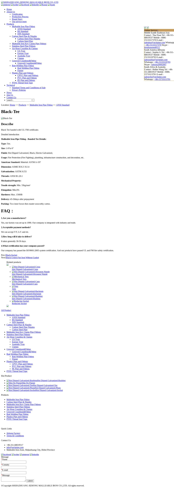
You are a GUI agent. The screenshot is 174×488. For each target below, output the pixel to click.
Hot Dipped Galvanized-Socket (49, 390)
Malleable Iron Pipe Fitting (23, 26)
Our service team (19, 21)
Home (9, 9)
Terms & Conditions (15, 436)
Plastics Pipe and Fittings (22, 73)
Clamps (20, 58)
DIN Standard (23, 34)
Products (10, 24)
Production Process (20, 17)
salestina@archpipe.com (154, 42)
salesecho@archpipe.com (155, 77)
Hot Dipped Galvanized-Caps (25, 284)
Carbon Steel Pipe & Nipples (24, 36)
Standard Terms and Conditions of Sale (29, 88)
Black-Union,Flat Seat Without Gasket (22, 257)
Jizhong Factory (13, 433)
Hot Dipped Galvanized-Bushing (26, 298)
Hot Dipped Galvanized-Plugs (48, 388)
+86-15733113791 (162, 79)
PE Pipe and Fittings (26, 80)
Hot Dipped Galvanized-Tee (45, 385)
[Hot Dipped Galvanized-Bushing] (27, 296)
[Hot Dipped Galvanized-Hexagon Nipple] (31, 272)
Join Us (10, 95)
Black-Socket (11, 255)
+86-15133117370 (153, 45)
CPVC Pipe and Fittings (27, 75)
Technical (11, 85)
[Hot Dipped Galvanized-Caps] (26, 281)
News (9, 92)
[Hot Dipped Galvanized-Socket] (21, 390)
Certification (17, 14)
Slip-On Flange (28, 383)
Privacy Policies (19, 90)
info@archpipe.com (15, 447)
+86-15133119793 (162, 62)
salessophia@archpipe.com (155, 59)
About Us (11, 12)
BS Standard (22, 31)
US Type (21, 51)
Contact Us (11, 97)
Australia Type (23, 56)
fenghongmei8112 (152, 47)
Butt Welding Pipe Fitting (23, 65)
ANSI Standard (24, 29)
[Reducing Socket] (20, 301)
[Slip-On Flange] (14, 383)
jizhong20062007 (158, 64)
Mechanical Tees (19, 279)
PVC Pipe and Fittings (27, 78)
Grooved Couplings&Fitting (24, 61)
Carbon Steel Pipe (25, 41)
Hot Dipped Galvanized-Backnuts (26, 294)
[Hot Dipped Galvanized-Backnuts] (27, 291)
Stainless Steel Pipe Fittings (23, 46)
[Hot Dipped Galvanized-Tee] (20, 385)
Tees (14, 289)
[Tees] (15, 286)
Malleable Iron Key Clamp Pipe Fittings (29, 43)
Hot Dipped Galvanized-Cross (25, 269)
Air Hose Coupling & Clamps (25, 48)
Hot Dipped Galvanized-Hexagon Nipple (29, 274)
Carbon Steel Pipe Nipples (28, 39)
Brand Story (17, 19)
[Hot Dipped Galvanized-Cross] (26, 267)
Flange (20, 70)
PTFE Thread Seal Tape (22, 83)
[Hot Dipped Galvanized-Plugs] (21, 388)
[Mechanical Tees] (20, 276)
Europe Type (23, 53)
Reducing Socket (19, 303)
